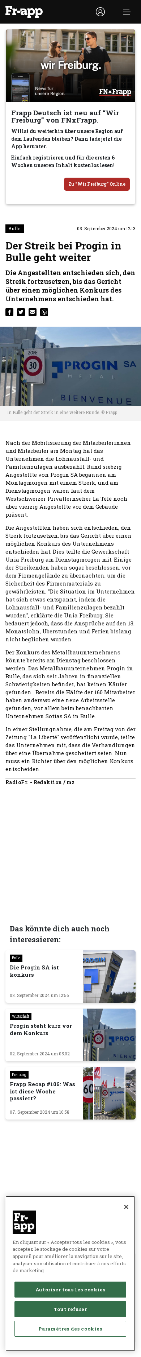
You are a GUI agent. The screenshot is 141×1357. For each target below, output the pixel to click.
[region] (70, 1273)
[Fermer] (126, 1207)
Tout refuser (70, 1309)
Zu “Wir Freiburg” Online (96, 184)
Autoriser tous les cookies (70, 1289)
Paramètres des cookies (70, 1328)
